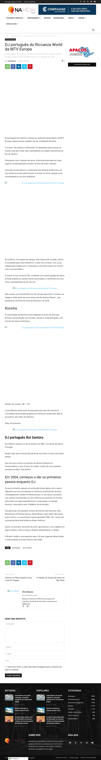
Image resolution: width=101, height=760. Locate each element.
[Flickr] (81, 743)
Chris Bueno (12, 61)
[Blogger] (70, 743)
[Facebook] (81, 1)
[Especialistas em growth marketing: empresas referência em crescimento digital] (9, 697)
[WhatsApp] (7, 66)
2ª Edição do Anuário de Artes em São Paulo (51, 579)
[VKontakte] (92, 743)
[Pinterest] (30, 66)
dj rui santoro (27, 548)
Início (6, 36)
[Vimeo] (91, 1)
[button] (93, 30)
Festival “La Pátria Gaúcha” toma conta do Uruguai (18, 579)
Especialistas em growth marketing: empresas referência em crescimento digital (23, 699)
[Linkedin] (18, 66)
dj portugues (16, 548)
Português (15, 758)
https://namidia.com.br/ (29, 595)
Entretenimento (16, 36)
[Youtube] (94, 1)
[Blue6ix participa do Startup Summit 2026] (9, 710)
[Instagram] (84, 1)
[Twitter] (87, 1)
